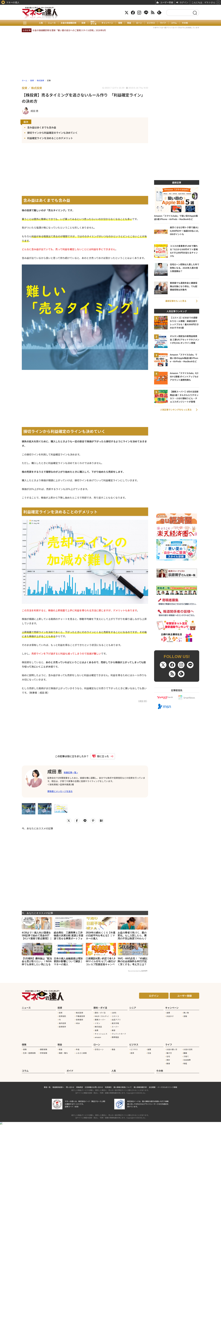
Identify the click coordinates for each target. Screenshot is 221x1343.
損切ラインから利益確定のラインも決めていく (52, 132)
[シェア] (76, 820)
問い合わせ (70, 1087)
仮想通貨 (79, 1019)
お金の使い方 (171, 1049)
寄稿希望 (79, 1087)
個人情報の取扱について (123, 1087)
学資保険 (43, 1053)
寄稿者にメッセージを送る (60, 791)
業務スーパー (100, 1019)
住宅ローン (99, 1049)
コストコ (115, 1016)
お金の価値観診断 (68, 23)
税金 (129, 23)
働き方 (169, 1053)
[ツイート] (68, 820)
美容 (113, 1030)
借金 (113, 1049)
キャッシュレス (101, 1034)
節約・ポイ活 (93, 23)
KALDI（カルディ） (102, 1016)
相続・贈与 (63, 1053)
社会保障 (187, 1060)
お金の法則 (187, 1049)
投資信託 (62, 1016)
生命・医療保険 (29, 1053)
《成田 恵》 (142, 701)
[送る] (84, 820)
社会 (149, 1053)
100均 (114, 1012)
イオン (97, 1023)
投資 (83, 23)
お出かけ (170, 1016)
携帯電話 (115, 1037)
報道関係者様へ (58, 1087)
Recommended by (134, 971)
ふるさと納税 (81, 1053)
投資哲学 (62, 1026)
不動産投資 (80, 1016)
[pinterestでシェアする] (93, 820)
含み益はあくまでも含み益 (41, 127)
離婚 (185, 1053)
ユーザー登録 (184, 995)
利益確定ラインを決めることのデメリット (50, 138)
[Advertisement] (85, 868)
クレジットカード (119, 1034)
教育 (168, 1063)
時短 (185, 1063)
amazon (98, 1037)
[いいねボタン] (101, 756)
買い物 (186, 1012)
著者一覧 (47, 1087)
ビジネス (151, 23)
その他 (185, 23)
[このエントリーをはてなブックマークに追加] (101, 820)
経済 (132, 1053)
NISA (78, 1023)
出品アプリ (116, 1019)
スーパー (115, 1026)
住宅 (168, 1056)
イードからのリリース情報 (167, 1087)
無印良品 (98, 1026)
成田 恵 (54, 771)
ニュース (52, 23)
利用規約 (108, 1087)
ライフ (163, 23)
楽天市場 (115, 1023)
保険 (120, 23)
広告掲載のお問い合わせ (94, 1087)
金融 (185, 1016)
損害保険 (43, 1049)
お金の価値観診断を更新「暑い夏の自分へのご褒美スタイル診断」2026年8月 (69, 30)
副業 (149, 1049)
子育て (186, 1056)
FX (60, 1019)
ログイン (154, 995)
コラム (174, 23)
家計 (168, 1060)
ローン (139, 23)
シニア (132, 1007)
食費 (96, 1030)
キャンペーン (107, 23)
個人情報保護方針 (140, 1087)
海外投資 (62, 1023)
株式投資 (79, 1012)
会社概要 (152, 1087)
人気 (41, 23)
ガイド (70, 1070)
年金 (78, 1049)
